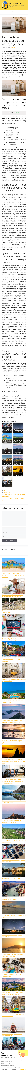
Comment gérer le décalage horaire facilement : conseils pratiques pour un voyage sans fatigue (12, 781)
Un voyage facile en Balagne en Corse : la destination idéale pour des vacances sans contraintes (13, 575)
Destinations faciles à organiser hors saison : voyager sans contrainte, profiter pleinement (14, 659)
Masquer (17, 112)
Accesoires (7, 492)
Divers (5, 490)
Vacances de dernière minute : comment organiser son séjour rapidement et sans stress (13, 741)
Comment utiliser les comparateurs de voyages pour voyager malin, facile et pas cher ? (13, 761)
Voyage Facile (15, 3)
